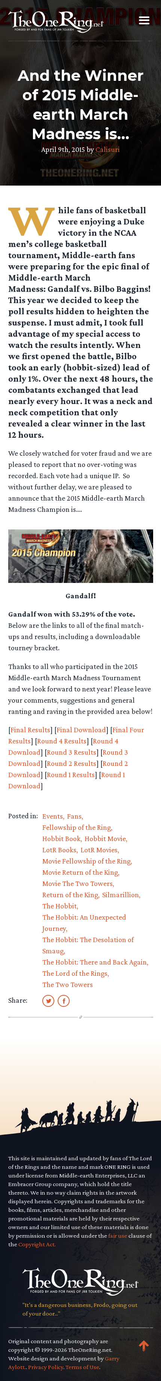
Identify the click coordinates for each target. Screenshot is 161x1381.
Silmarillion (120, 894)
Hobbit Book (61, 838)
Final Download (81, 729)
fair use (117, 1235)
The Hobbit (59, 906)
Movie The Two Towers (77, 883)
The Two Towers (67, 984)
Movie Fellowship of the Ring (86, 861)
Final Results (30, 729)
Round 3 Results (71, 752)
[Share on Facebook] (64, 1000)
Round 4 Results (61, 741)
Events (52, 816)
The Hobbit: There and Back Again (94, 962)
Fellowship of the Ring (76, 827)
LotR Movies (99, 850)
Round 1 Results (71, 774)
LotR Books (59, 850)
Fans (74, 816)
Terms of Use (82, 1367)
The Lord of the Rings (74, 973)
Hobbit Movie (105, 838)
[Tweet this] (48, 1000)
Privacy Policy (45, 1367)
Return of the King (70, 894)
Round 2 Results (71, 763)
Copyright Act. (37, 1244)
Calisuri (107, 149)
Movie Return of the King (80, 872)
